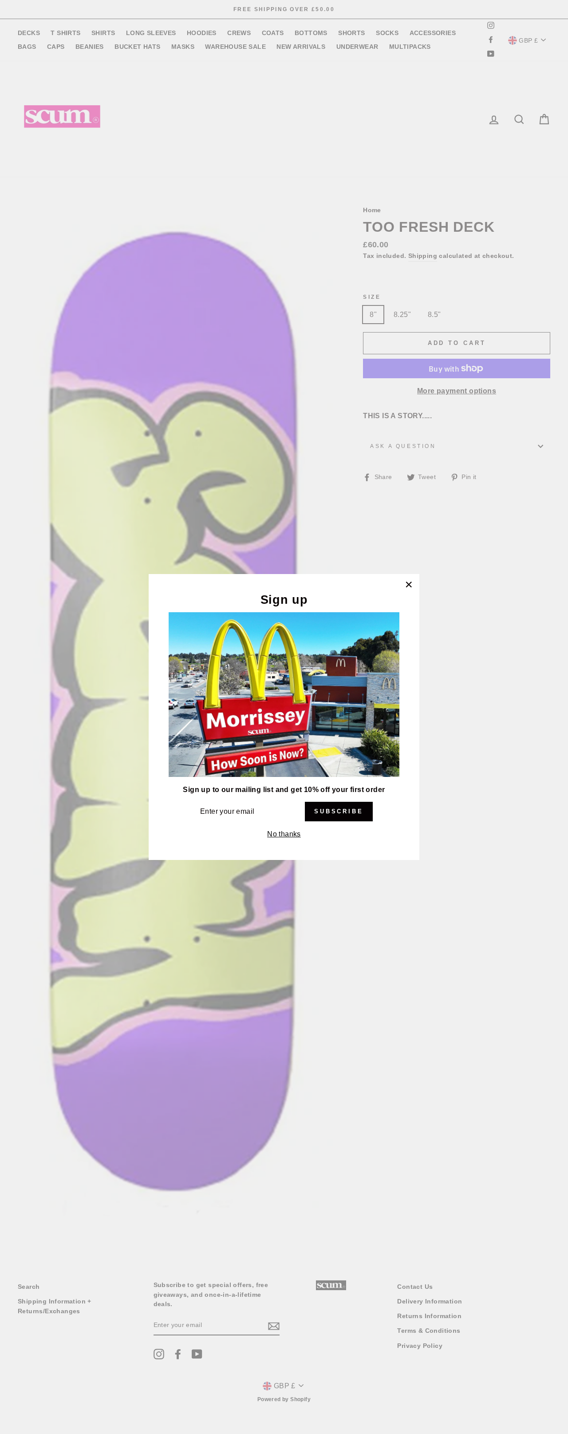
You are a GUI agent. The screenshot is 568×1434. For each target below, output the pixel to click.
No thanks (284, 834)
